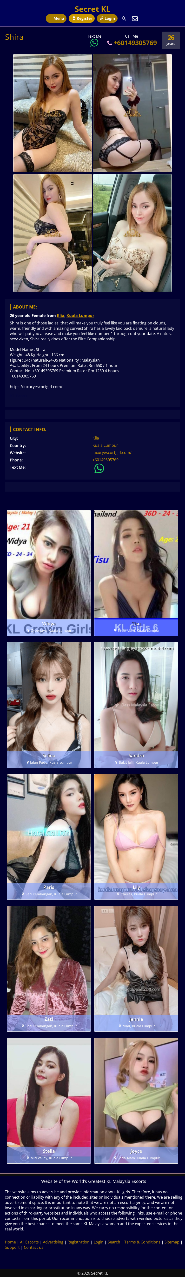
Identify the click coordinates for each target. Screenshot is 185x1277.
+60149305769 (135, 42)
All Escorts (29, 1242)
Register (84, 18)
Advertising (53, 1242)
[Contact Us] (135, 18)
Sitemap (172, 1242)
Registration (78, 1242)
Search (114, 1242)
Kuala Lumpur (80, 315)
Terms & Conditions (142, 1242)
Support (12, 1247)
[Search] (124, 18)
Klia (60, 315)
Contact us (33, 1247)
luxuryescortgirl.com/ (112, 452)
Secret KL (92, 9)
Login (110, 18)
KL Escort (18, 395)
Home (10, 1242)
